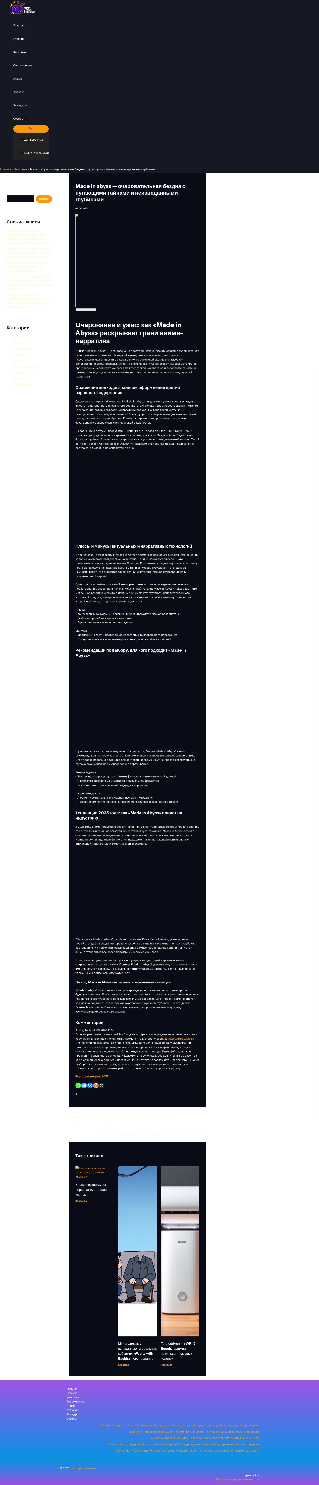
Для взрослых (33, 139)
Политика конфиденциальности (237, 1479)
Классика (19, 52)
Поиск (10, 192)
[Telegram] (84, 1085)
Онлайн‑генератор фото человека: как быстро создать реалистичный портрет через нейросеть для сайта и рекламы (180, 1425)
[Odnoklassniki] (96, 1085)
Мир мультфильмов (83, 1468)
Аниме (17, 78)
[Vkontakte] (90, 1085)
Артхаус (18, 92)
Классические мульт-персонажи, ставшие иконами (91, 1190)
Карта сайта (251, 1475)
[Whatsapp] (78, 1085)
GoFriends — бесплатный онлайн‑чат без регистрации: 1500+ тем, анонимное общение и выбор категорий (187, 1450)
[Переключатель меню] (31, 129)
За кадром (20, 105)
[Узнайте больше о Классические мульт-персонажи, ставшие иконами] (94, 1176)
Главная (18, 25)
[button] (25, 118)
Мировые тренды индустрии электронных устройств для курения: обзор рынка (26, 266)
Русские (18, 38)
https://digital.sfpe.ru (181, 1038)
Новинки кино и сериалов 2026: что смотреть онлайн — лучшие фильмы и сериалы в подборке (28, 252)
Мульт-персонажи (36, 153)
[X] (102, 1085)
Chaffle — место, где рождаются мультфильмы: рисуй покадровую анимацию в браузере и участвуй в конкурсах (182, 1444)
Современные (22, 65)
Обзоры (18, 118)
